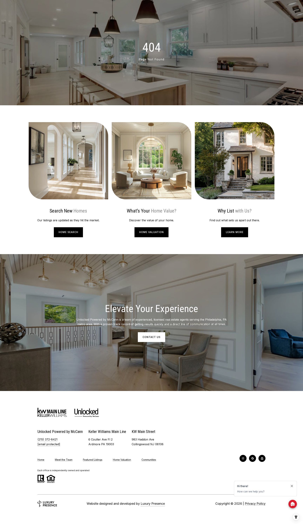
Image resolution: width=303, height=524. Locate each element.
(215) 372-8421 (48, 439)
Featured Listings (92, 459)
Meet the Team (63, 459)
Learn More (234, 232)
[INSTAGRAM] (243, 458)
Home (41, 459)
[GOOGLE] (252, 458)
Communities (149, 459)
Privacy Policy (255, 503)
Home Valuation (151, 232)
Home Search (68, 232)
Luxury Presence (153, 503)
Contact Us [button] (151, 337)
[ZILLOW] (261, 458)
